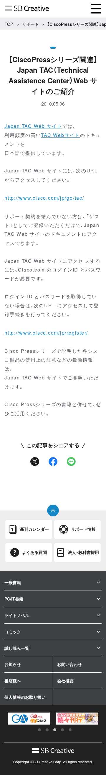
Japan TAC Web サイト (33, 126)
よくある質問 (34, 552)
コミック (12, 632)
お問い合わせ (69, 664)
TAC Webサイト (60, 135)
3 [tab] (54, 729)
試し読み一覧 (16, 648)
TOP (9, 24)
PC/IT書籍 (13, 599)
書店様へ (12, 680)
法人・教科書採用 (83, 552)
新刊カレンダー (34, 529)
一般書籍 (12, 582)
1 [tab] (39, 729)
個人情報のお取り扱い (25, 697)
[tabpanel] (29, 719)
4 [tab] (62, 729)
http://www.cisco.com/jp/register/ (46, 332)
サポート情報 (83, 529)
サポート (30, 24)
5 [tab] (70, 729)
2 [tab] (47, 729)
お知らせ (12, 664)
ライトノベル (16, 615)
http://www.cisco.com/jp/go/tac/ (44, 197)
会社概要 (65, 680)
